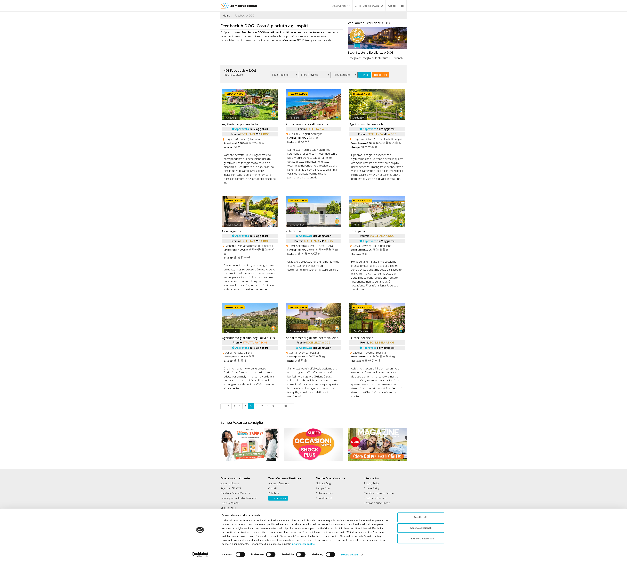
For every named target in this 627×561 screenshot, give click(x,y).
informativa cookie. (303, 544)
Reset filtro (380, 74)
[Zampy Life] (249, 444)
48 (285, 406)
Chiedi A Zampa (229, 503)
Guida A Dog (323, 483)
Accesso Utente (229, 483)
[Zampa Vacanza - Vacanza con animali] (238, 4)
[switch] (269, 553)
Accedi (392, 6)
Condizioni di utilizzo (375, 498)
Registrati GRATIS (230, 488)
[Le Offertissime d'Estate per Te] (313, 444)
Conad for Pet (324, 498)
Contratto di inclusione (377, 503)
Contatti (272, 488)
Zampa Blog (323, 488)
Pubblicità (273, 493)
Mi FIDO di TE (228, 508)
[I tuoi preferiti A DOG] (402, 5)
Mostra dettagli (350, 554)
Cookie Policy (371, 488)
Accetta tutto (420, 517)
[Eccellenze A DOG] (377, 38)
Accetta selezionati (421, 528)
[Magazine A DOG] (377, 444)
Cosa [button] (340, 6)
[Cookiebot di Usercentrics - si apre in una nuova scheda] (200, 554)
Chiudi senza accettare (421, 538)
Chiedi (369, 6)
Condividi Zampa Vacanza (235, 493)
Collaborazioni (324, 493)
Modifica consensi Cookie (379, 493)
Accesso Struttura (278, 483)
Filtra (365, 74)
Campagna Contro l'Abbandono (238, 498)
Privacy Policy (371, 483)
